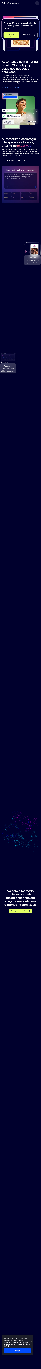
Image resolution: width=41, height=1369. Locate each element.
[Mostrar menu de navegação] (37, 3)
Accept (17, 1351)
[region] (17, 1345)
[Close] (31, 1341)
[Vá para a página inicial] (10, 3)
